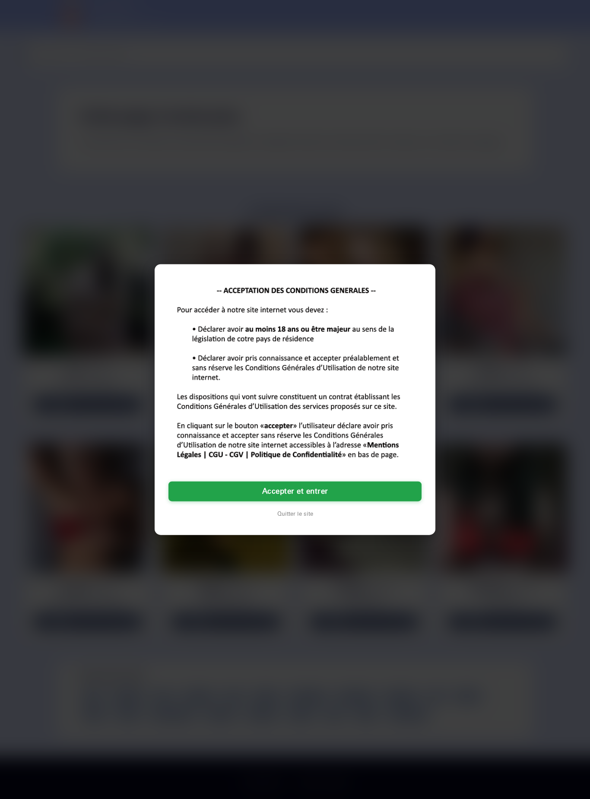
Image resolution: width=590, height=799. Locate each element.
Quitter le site (295, 513)
